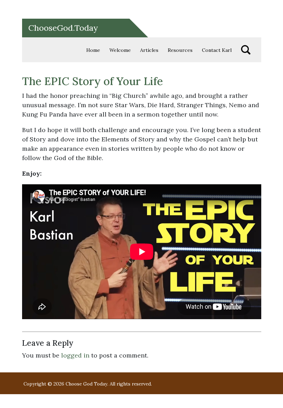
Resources (180, 50)
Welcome (120, 50)
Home (93, 50)
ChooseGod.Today (63, 27)
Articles (149, 50)
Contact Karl (217, 50)
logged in (75, 355)
